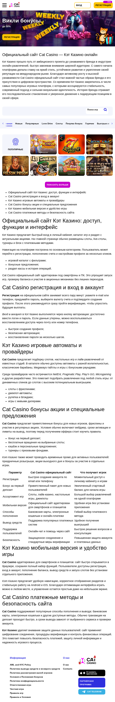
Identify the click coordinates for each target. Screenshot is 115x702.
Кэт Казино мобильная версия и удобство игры (37, 208)
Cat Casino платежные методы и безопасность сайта (41, 212)
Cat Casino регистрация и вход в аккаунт (33, 196)
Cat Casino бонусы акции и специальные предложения (42, 204)
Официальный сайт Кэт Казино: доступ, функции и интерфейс (47, 192)
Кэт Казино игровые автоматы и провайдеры (36, 200)
